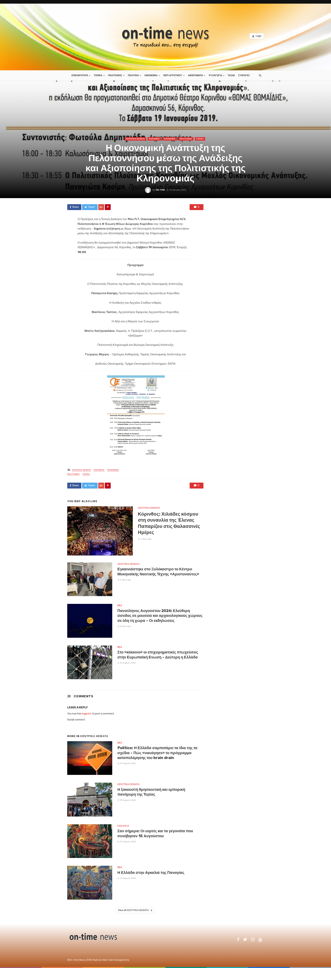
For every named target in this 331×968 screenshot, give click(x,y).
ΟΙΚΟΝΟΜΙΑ (150, 75)
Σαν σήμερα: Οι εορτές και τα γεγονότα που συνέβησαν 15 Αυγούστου (155, 833)
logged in (87, 713)
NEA (119, 605)
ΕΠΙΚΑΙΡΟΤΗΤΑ (80, 75)
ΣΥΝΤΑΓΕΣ (244, 75)
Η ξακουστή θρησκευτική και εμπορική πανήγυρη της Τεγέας (151, 791)
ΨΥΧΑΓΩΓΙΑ (215, 75)
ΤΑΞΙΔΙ (231, 75)
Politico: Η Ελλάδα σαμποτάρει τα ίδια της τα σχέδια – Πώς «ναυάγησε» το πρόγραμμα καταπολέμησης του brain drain (157, 753)
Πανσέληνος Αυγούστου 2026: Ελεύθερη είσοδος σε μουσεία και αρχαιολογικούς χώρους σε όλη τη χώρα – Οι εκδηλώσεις (159, 616)
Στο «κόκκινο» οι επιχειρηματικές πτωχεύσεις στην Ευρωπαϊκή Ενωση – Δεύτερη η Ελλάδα (157, 654)
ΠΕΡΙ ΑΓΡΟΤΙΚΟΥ (172, 75)
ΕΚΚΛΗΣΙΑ (123, 825)
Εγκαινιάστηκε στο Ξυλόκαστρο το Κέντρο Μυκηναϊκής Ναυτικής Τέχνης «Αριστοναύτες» (158, 571)
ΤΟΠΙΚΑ (98, 75)
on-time (160, 190)
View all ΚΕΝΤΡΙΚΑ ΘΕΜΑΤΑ (133, 910)
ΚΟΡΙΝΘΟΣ (154, 139)
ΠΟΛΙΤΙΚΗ (133, 75)
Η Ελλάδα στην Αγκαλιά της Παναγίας (150, 872)
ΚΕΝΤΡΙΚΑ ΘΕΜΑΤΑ (135, 139)
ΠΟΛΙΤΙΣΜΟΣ (115, 75)
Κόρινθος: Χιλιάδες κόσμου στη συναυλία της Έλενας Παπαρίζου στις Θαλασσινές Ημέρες (169, 523)
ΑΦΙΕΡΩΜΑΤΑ (195, 75)
